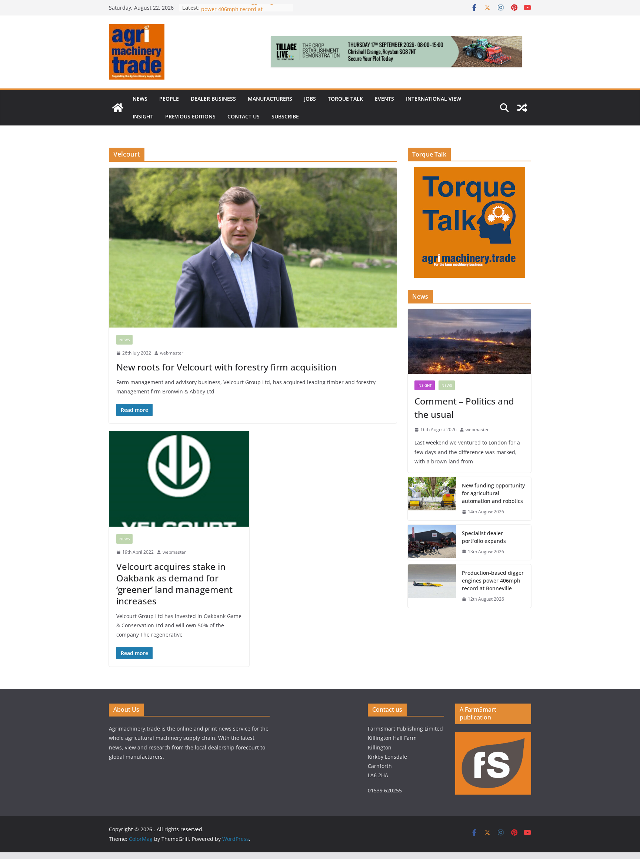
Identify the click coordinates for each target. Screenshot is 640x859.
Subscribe (285, 116)
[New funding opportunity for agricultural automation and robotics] (432, 498)
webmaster (171, 353)
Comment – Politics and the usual (464, 407)
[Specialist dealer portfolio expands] (432, 542)
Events (384, 98)
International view (433, 98)
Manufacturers (270, 98)
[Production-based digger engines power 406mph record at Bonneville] (432, 586)
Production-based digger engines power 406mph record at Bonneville (493, 580)
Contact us (243, 116)
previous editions (190, 116)
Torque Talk (345, 98)
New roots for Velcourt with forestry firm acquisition (226, 367)
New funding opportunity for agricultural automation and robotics (493, 493)
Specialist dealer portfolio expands (484, 537)
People (169, 98)
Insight (143, 116)
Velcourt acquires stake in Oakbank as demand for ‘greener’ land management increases (174, 583)
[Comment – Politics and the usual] (469, 341)
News (140, 98)
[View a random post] (522, 108)
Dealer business (213, 98)
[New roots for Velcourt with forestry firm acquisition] (253, 248)
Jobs (310, 98)
